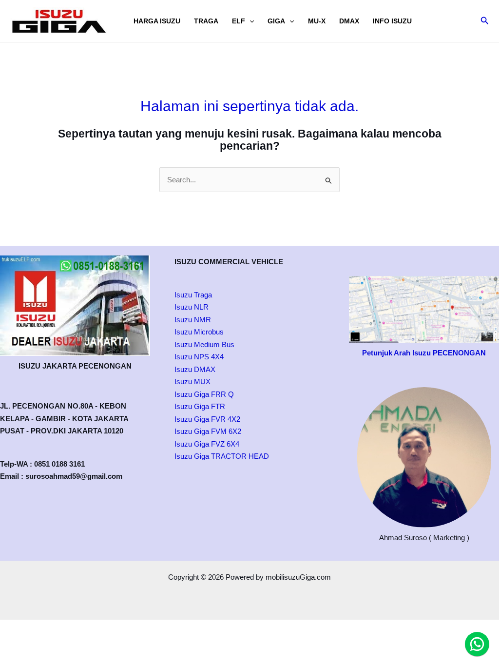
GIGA (276, 21)
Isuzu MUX (192, 381)
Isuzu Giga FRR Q (204, 394)
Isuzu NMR (192, 319)
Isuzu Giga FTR (199, 406)
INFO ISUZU (392, 21)
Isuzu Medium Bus (204, 344)
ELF (238, 21)
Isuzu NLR (191, 307)
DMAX (349, 21)
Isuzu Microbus (199, 332)
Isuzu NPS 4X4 (199, 357)
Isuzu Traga (193, 295)
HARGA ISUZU (157, 21)
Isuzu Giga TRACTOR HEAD (221, 456)
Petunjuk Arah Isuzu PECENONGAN (424, 353)
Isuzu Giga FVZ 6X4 (206, 444)
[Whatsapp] (477, 644)
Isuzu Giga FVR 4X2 (207, 419)
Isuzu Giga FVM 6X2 (207, 431)
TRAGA (206, 21)
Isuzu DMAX (194, 369)
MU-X (317, 21)
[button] (249, 21)
